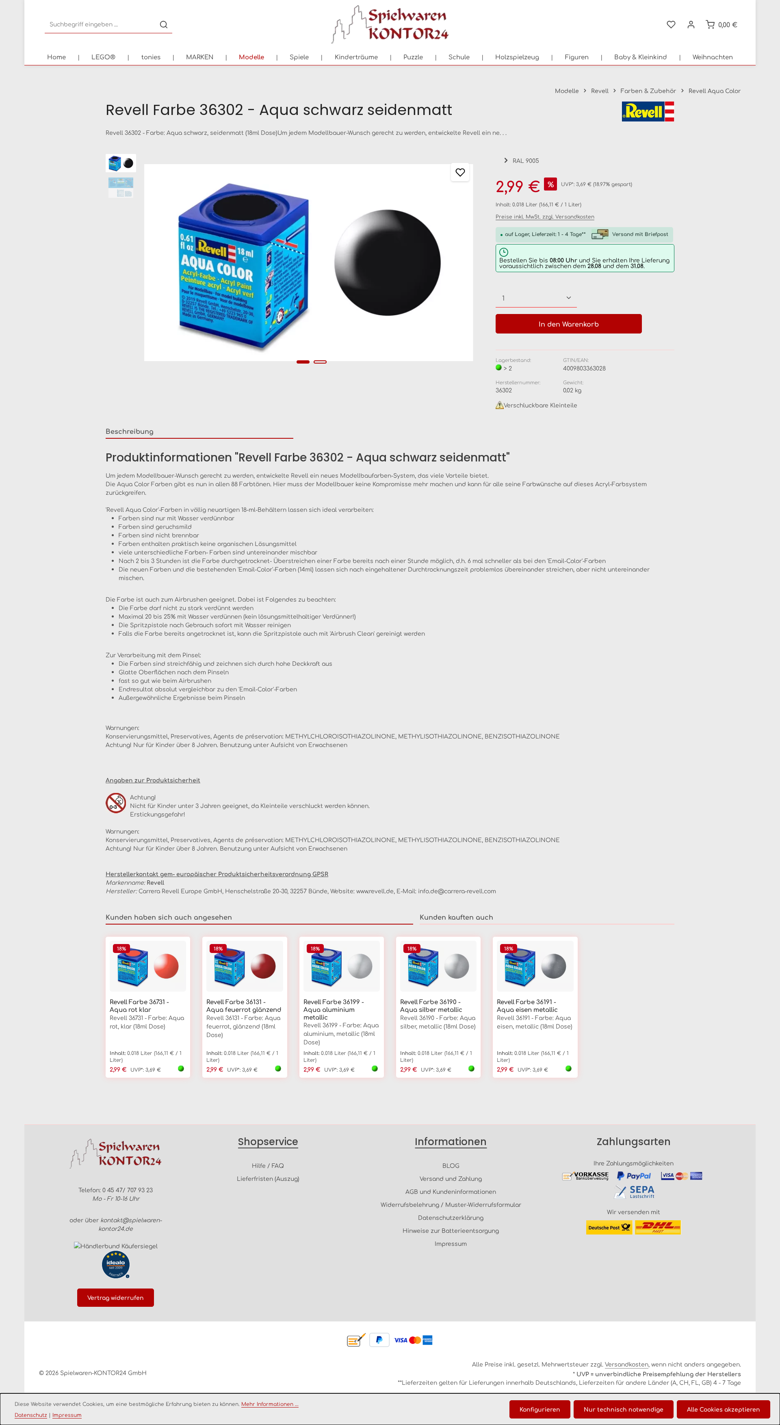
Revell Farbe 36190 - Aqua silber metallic (431, 1006)
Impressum (451, 1243)
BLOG (450, 1165)
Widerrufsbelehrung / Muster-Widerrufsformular (451, 1204)
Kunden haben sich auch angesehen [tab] (169, 916)
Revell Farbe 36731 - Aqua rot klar (139, 1006)
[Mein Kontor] (691, 24)
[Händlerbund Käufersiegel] (116, 1246)
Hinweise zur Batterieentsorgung (451, 1230)
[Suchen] (163, 24)
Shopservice (268, 1141)
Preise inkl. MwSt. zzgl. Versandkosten (545, 216)
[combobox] (100, 24)
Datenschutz (31, 1415)
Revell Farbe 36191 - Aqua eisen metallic (527, 1006)
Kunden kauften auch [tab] (456, 916)
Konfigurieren (540, 1409)
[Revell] (648, 111)
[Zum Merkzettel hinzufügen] (460, 172)
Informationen (451, 1141)
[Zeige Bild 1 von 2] (303, 362)
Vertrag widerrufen (115, 1297)
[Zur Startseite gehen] (390, 24)
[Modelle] (251, 57)
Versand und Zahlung (451, 1178)
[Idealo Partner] (116, 1264)
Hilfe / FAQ (268, 1165)
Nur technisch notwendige (623, 1409)
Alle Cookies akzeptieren (723, 1409)
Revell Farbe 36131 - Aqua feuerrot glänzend (244, 1006)
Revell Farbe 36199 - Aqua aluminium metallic (333, 1009)
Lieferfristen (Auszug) (268, 1178)
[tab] (199, 431)
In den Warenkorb (569, 323)
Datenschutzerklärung (450, 1217)
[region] (293, 262)
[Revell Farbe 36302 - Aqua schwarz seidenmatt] (308, 262)
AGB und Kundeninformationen (450, 1191)
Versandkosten (626, 1364)
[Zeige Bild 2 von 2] (320, 362)
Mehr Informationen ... (270, 1404)
